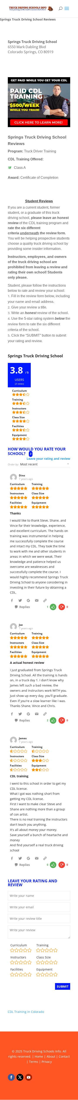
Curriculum (18, 945)
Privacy (47, 1062)
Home (39, 1056)
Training (42, 945)
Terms (33, 1062)
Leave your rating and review (48, 459)
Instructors (18, 957)
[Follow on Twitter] (19, 1077)
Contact (64, 1056)
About (51, 1056)
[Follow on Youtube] (28, 1077)
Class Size (43, 957)
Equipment (44, 969)
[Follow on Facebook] (11, 1077)
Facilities (16, 969)
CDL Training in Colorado (26, 1012)
